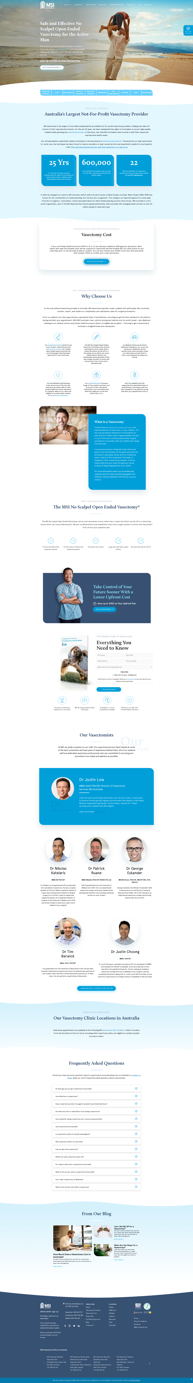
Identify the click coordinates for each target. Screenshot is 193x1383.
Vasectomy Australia (46, 93)
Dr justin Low (100, 812)
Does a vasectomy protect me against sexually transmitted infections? (81, 1104)
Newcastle (112, 1319)
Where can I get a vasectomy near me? (69, 1157)
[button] (96, 1088)
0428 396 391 (75, 1318)
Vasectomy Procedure (93, 1310)
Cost (57, 92)
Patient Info (102, 4)
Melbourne (112, 1310)
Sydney (111, 1307)
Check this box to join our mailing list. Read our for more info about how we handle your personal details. (124, 680)
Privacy (136, 1318)
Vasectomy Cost (91, 4)
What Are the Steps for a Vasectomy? (125, 1246)
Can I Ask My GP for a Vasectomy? (124, 1227)
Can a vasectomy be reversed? (66, 1127)
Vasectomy (78, 4)
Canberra (112, 1316)
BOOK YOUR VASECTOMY (188, 32)
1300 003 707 (78, 1312)
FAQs (135, 92)
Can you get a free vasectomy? (66, 1149)
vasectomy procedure (54, 349)
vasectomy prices (94, 383)
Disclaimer (137, 1324)
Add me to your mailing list (125, 675)
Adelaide (112, 1313)
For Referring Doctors (116, 4)
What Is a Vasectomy (79, 93)
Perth (110, 1322)
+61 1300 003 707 (52, 1367)
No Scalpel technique (91, 93)
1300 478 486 (78, 1315)
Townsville (112, 1325)
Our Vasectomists (113, 93)
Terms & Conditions (140, 1321)
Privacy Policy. (135, 1380)
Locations (130, 4)
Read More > (58, 1266)
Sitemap (42, 1337)
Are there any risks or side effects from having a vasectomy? (77, 1112)
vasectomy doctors (55, 345)
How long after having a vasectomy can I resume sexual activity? (78, 1119)
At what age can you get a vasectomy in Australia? (73, 1089)
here (45, 1316)
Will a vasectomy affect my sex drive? (69, 1142)
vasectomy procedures (112, 141)
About (88, 1307)
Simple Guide (102, 92)
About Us (67, 4)
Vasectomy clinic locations (114, 1030)
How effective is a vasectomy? (66, 1096)
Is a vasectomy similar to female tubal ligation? (72, 1134)
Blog (139, 4)
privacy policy (130, 679)
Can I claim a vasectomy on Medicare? (69, 1180)
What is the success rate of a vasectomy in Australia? (74, 1172)
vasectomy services (76, 132)
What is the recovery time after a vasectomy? (72, 1187)
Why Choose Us (68, 92)
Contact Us (147, 4)
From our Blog (147, 92)
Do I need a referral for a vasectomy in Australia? (73, 1164)
